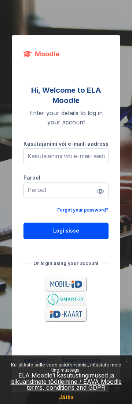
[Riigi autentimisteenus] (66, 299)
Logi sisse (66, 230)
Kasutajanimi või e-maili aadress (66, 144)
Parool (31, 177)
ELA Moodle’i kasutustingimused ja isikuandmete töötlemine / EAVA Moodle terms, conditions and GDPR (66, 381)
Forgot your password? (83, 210)
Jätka (66, 397)
